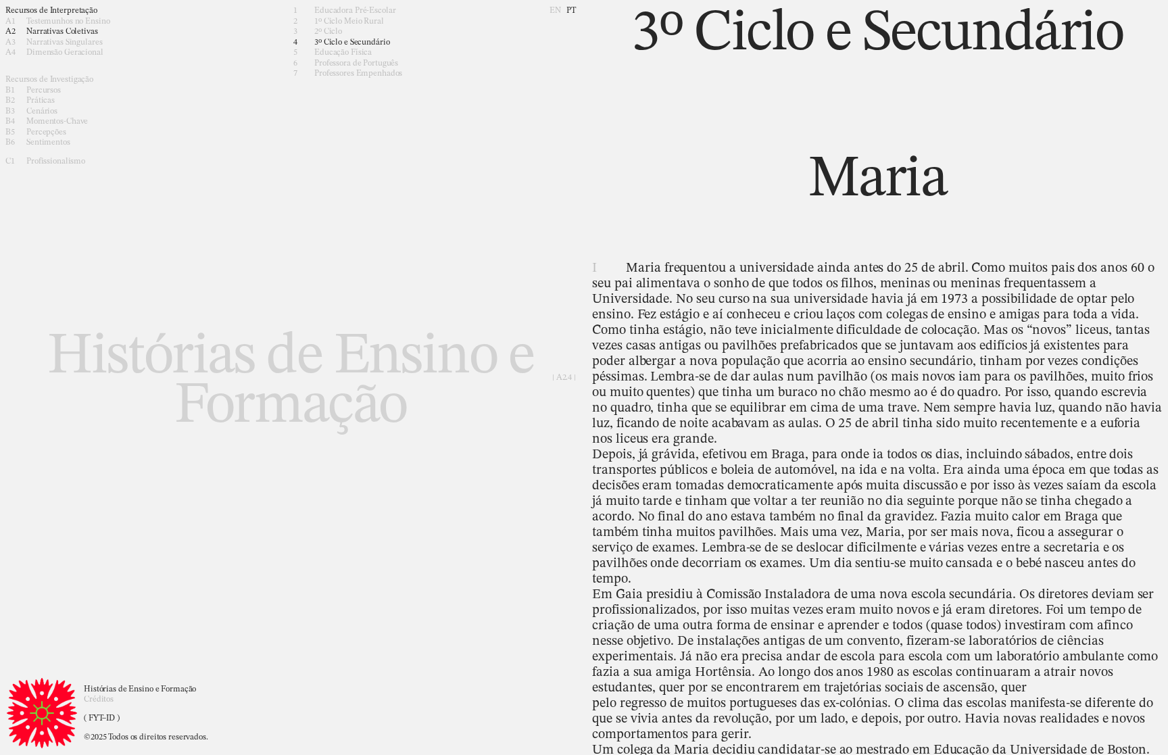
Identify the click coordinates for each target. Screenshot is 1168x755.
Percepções (35, 132)
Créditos (99, 699)
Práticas (30, 100)
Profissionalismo (45, 161)
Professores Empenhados (347, 73)
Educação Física (332, 52)
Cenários (31, 111)
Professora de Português (345, 63)
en (555, 10)
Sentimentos (37, 142)
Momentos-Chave (46, 121)
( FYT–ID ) (102, 718)
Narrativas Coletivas (51, 31)
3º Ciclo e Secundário (341, 42)
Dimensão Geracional (54, 52)
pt (571, 10)
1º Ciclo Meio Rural (338, 21)
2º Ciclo (317, 31)
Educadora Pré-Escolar (344, 10)
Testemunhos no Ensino (57, 21)
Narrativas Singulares (53, 42)
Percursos (33, 90)
